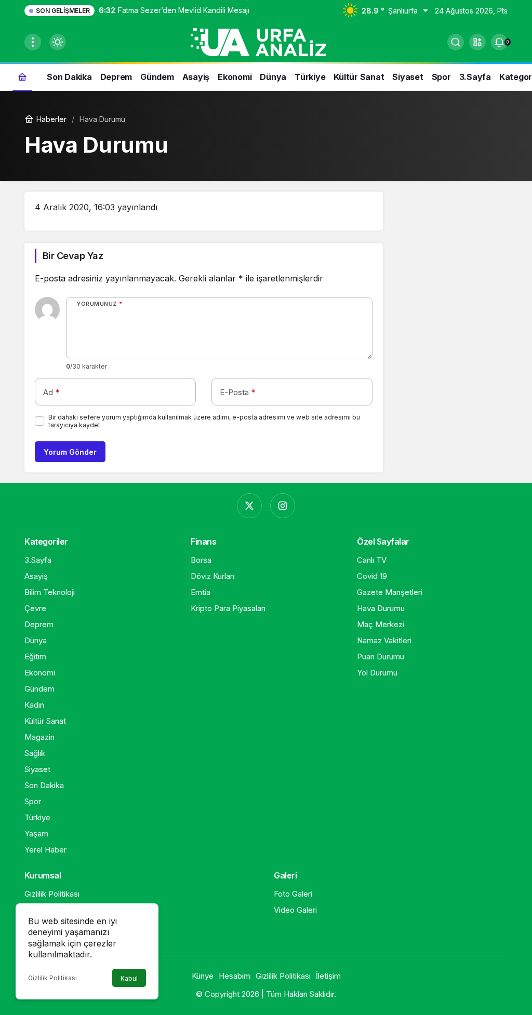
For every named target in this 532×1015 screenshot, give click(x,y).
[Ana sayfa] (22, 76)
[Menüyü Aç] (32, 42)
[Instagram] (282, 505)
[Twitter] (249, 505)
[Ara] (455, 42)
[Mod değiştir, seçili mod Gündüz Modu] (57, 42)
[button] (477, 42)
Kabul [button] (129, 978)
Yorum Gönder (70, 452)
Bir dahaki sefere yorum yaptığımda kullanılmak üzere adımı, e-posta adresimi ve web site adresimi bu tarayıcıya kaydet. (204, 421)
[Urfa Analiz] (266, 41)
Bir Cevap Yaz (73, 255)
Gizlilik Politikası (52, 978)
